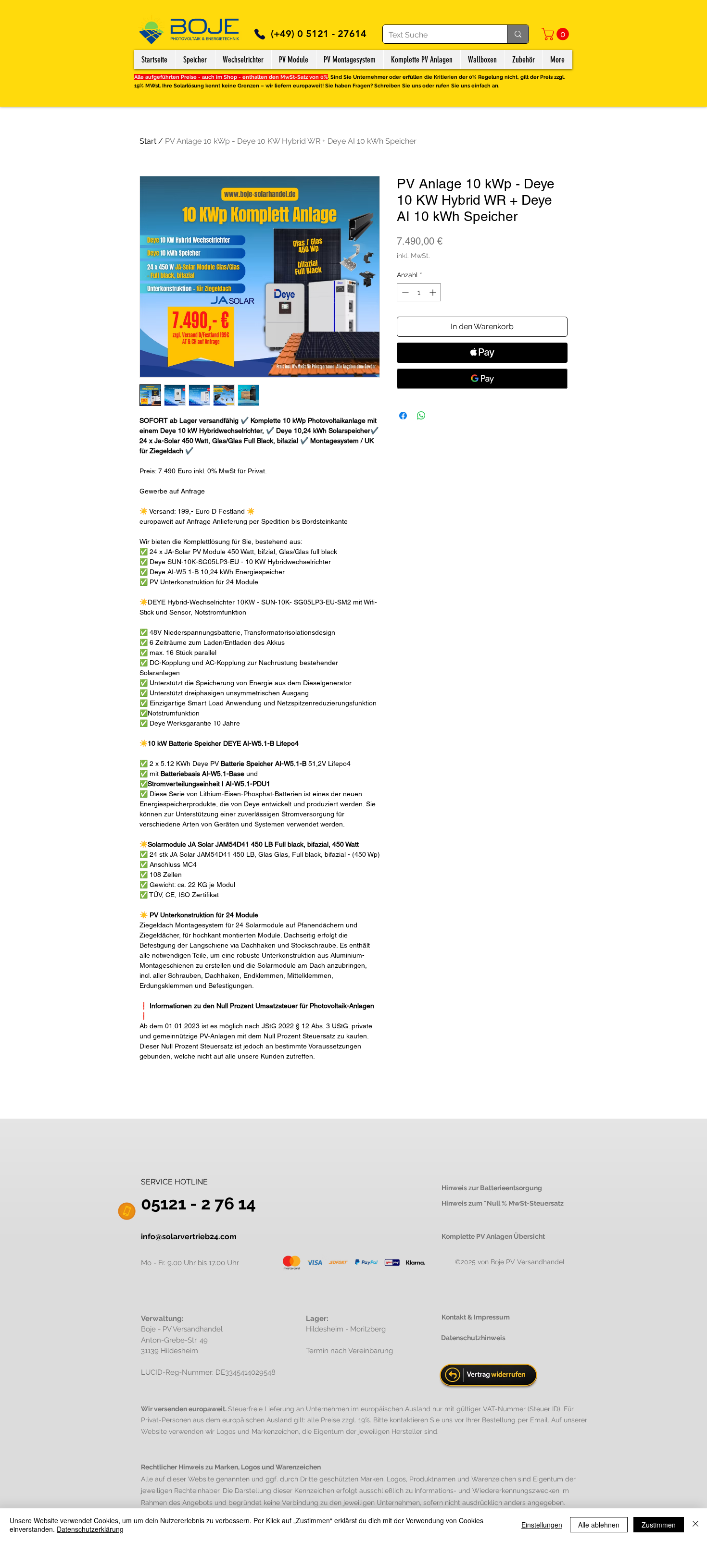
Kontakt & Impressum (476, 1317)
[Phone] (259, 34)
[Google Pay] (482, 379)
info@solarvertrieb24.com (189, 1236)
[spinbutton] (419, 292)
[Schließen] (695, 1524)
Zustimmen (659, 1524)
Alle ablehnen (598, 1524)
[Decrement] (404, 292)
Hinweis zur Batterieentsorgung (492, 1188)
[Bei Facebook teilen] (403, 415)
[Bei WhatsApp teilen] (421, 415)
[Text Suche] (518, 34)
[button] (557, 34)
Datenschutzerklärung (90, 1529)
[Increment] (434, 292)
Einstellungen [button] (541, 1524)
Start (147, 141)
